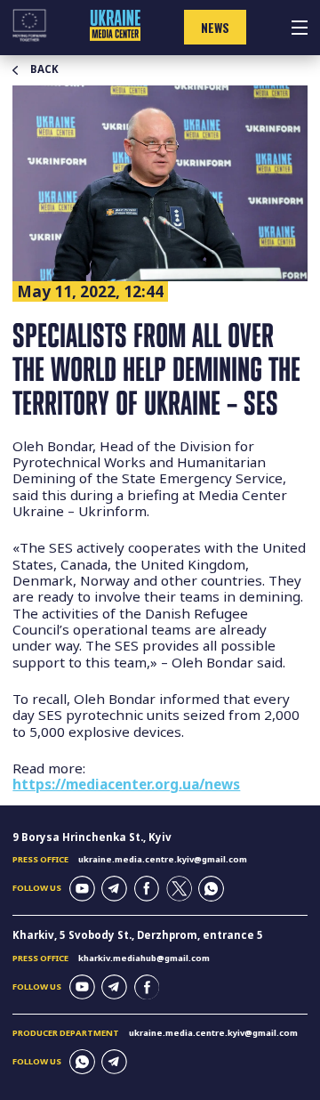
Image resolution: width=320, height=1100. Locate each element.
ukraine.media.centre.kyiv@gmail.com (162, 859)
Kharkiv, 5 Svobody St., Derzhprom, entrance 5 (137, 935)
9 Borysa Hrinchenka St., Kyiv (92, 837)
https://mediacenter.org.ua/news (126, 784)
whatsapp (211, 889)
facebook (147, 889)
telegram (114, 889)
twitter (179, 889)
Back (44, 69)
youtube (82, 889)
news (215, 27)
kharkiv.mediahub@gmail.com (144, 958)
